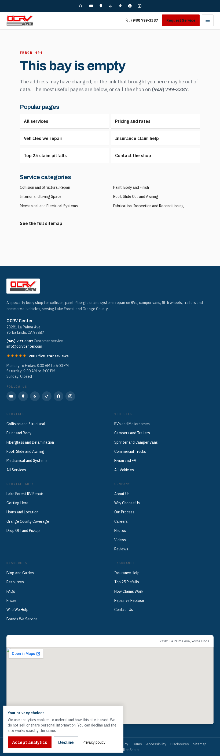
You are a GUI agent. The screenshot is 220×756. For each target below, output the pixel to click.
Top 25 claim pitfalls (45, 155)
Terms (137, 744)
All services (36, 121)
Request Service (180, 20)
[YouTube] (91, 6)
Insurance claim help (137, 138)
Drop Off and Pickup (23, 530)
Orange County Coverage (27, 521)
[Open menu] (208, 20)
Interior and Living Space (40, 196)
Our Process (124, 512)
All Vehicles (124, 470)
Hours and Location (22, 512)
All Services (16, 470)
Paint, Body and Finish (131, 187)
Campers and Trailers (132, 433)
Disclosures (179, 744)
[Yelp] (110, 6)
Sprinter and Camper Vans (136, 442)
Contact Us (123, 609)
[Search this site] (80, 6)
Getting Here (17, 503)
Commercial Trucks (130, 451)
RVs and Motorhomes (132, 423)
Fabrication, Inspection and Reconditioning (148, 205)
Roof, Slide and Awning (25, 451)
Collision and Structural (25, 423)
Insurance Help (127, 572)
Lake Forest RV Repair (24, 493)
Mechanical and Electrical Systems (49, 205)
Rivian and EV (125, 460)
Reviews (121, 549)
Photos (120, 530)
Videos (120, 540)
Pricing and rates (133, 121)
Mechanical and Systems (26, 460)
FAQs (10, 591)
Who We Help (17, 609)
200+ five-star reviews (48, 356)
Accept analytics (29, 742)
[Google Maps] (101, 6)
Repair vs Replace (129, 600)
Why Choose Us (127, 503)
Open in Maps (23, 641)
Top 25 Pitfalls (126, 582)
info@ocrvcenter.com (24, 346)
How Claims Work (128, 591)
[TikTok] (120, 6)
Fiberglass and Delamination (30, 442)
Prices (11, 600)
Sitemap (199, 744)
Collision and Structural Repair (45, 187)
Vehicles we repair (43, 138)
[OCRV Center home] (19, 20)
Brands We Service (22, 619)
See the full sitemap (41, 223)
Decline (66, 742)
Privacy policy (94, 742)
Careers (121, 521)
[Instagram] (139, 6)
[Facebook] (130, 6)
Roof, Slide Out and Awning (135, 196)
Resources (15, 582)
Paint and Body (18, 433)
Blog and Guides (20, 572)
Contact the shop (133, 155)
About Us (122, 493)
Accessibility (156, 744)
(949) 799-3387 (144, 20)
